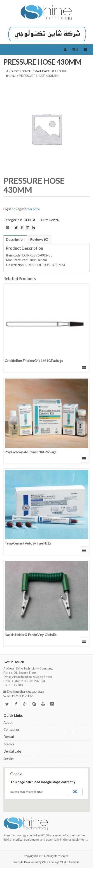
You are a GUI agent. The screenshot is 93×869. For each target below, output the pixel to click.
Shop (15, 71)
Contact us (11, 729)
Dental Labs (12, 751)
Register (21, 209)
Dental (8, 737)
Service (8, 759)
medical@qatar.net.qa (29, 691)
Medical (9, 744)
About (8, 722)
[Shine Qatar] (46, 12)
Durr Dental (50, 220)
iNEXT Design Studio (55, 862)
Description (15, 239)
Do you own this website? (26, 792)
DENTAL (27, 71)
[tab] (15, 239)
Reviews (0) (39, 239)
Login (7, 209)
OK (75, 792)
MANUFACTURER (45, 71)
